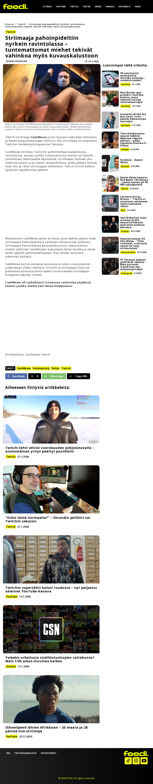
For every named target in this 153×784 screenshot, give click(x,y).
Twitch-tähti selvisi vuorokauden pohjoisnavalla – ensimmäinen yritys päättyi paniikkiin (49, 449)
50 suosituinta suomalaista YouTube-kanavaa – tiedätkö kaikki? (133, 77)
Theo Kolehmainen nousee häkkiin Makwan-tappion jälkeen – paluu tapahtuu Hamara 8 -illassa (133, 139)
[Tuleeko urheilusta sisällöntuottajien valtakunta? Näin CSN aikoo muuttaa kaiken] (51, 629)
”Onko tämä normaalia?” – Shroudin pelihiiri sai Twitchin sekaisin (47, 519)
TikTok (124, 188)
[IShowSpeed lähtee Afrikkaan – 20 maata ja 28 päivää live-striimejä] (51, 699)
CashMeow (24, 368)
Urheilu (125, 149)
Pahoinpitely (41, 368)
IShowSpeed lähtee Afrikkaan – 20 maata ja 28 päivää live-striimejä (46, 729)
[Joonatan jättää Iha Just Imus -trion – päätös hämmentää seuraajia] (110, 120)
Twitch (21, 24)
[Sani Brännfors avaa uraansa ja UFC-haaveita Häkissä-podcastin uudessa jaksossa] (110, 224)
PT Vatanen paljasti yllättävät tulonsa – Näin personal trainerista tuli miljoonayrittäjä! (133, 264)
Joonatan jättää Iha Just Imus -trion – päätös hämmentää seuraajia (133, 117)
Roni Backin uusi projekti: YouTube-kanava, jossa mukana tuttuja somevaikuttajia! (132, 97)
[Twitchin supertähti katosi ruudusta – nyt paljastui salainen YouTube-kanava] (51, 559)
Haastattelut (128, 252)
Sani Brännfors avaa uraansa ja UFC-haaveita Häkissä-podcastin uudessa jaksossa (133, 222)
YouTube (125, 84)
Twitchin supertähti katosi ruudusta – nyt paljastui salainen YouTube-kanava (51, 589)
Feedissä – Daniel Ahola (131, 161)
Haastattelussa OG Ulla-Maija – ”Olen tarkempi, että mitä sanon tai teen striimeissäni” (133, 243)
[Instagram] (136, 760)
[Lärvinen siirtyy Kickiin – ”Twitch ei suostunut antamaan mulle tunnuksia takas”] (110, 203)
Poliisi (55, 368)
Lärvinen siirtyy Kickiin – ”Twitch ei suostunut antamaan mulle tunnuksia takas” (134, 201)
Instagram (126, 273)
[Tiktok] (128, 760)
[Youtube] (144, 760)
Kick (123, 210)
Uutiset (125, 166)
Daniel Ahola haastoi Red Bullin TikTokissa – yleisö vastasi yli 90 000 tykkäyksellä (134, 181)
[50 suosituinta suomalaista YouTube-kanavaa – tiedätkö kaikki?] (110, 79)
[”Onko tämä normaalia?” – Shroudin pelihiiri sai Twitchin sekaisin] (51, 489)
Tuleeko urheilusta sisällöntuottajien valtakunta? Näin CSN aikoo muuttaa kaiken (49, 659)
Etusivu (9, 24)
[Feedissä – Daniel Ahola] (110, 163)
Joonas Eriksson (16, 61)
